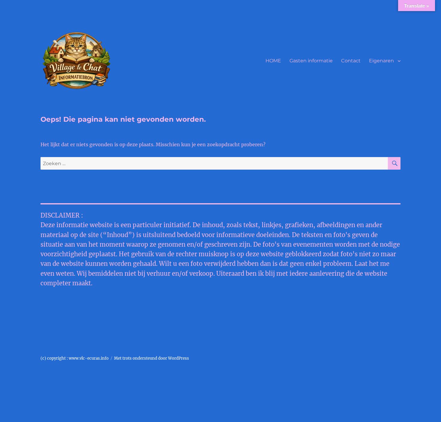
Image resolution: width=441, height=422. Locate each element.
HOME (273, 61)
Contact (351, 61)
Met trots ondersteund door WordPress (151, 358)
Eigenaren (381, 61)
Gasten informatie (311, 61)
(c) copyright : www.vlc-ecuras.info (74, 358)
